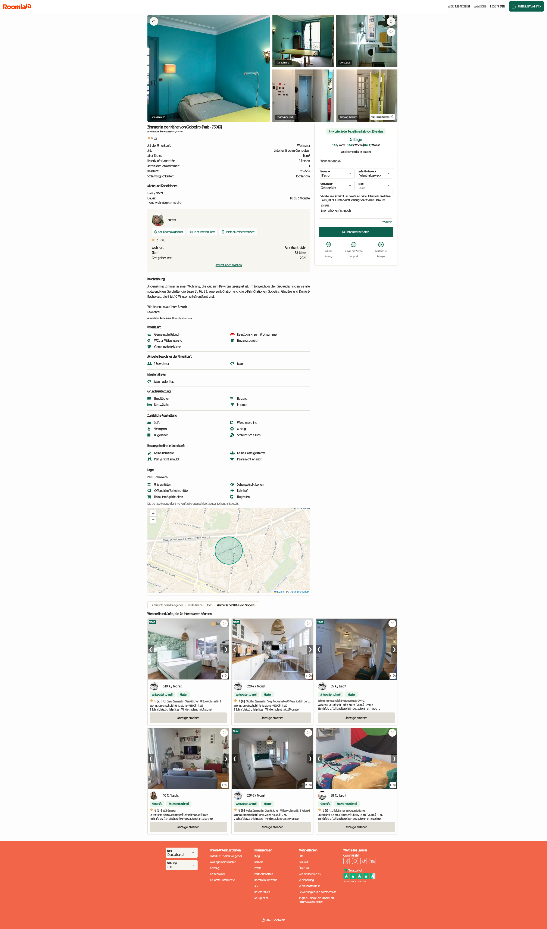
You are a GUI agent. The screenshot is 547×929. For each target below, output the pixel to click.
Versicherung (306, 880)
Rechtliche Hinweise (265, 880)
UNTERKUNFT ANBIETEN (529, 6)
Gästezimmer (217, 874)
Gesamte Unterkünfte (222, 880)
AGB (256, 886)
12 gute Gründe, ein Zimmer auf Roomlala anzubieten (316, 900)
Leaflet (280, 591)
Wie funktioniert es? (310, 874)
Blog (257, 856)
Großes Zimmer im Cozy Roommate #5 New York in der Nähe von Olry (285, 701)
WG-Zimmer (169, 810)
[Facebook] (346, 862)
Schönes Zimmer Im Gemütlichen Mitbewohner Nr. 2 (192, 701)
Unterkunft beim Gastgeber (226, 856)
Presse (258, 868)
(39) (162, 240)
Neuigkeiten (261, 898)
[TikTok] (363, 862)
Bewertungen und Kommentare (317, 892)
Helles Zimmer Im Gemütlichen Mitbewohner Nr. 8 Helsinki (278, 810)
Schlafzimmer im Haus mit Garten (348, 810)
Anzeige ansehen (188, 718)
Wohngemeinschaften (223, 862)
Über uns (304, 868)
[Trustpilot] (359, 881)
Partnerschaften (263, 874)
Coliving (214, 868)
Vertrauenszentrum (310, 886)
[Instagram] (355, 862)
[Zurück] (154, 26)
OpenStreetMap (299, 591)
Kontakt (303, 862)
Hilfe (301, 856)
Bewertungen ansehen (229, 265)
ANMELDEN (480, 6)
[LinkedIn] (372, 862)
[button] (153, 513)
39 (155, 138)
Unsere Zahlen (262, 892)
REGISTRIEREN (497, 6)
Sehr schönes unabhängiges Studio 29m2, (341, 700)
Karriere (258, 862)
